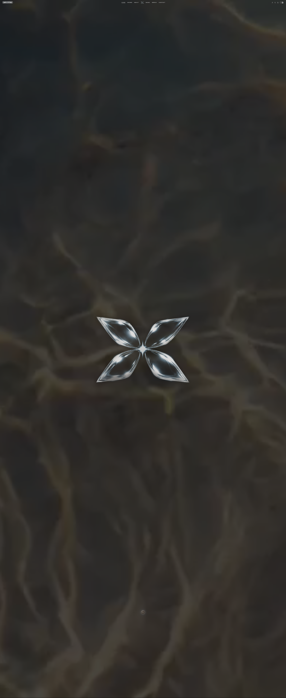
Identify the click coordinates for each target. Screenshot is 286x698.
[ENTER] (143, 612)
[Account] (272, 2)
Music (148, 2)
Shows (129, 2)
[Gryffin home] (7, 2)
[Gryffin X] (142, 2)
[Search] (275, 2)
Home (123, 2)
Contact (162, 2)
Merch (154, 2)
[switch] (282, 3)
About (136, 2)
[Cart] (278, 2)
